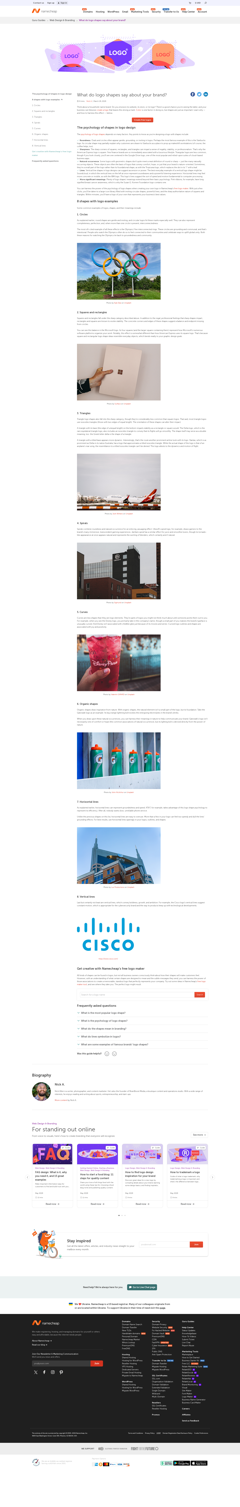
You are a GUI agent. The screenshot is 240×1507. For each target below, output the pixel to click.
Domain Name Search (132, 1324)
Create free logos (142, 120)
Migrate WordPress (130, 1391)
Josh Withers (117, 514)
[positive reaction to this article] (107, 1054)
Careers (186, 1408)
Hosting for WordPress (132, 1360)
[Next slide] (212, 1177)
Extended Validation (161, 1388)
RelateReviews (190, 1376)
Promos (156, 1414)
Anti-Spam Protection (162, 1354)
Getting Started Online (89, 1168)
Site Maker (187, 1391)
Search (200, 995)
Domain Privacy (159, 1324)
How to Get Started (190, 1357)
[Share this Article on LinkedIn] (206, 94)
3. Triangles (37, 117)
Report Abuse (188, 1345)
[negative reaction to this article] (114, 1054)
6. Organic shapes (40, 134)
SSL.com (156, 1379)
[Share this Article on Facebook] (192, 94)
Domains (88, 11)
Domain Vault (160, 1333)
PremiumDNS (128, 1345)
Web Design (40, 1168)
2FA (153, 1348)
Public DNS (157, 1351)
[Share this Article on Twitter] (199, 94)
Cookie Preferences (201, 1433)
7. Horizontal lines (40, 140)
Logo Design (130, 1168)
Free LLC (190, 1363)
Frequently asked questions (45, 161)
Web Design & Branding (55, 1168)
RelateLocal (189, 1382)
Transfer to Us (171, 11)
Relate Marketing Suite (194, 1366)
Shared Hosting (129, 1357)
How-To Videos (189, 1336)
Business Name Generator (194, 1400)
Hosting (100, 11)
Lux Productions (117, 887)
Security (156, 11)
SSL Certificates (159, 1375)
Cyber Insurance (162, 1345)
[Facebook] (44, 1372)
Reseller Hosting (129, 1363)
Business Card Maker (191, 1403)
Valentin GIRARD (117, 694)
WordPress (113, 11)
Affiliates (186, 1414)
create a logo (102, 110)
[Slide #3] (125, 1215)
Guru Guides (188, 1321)
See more (198, 1134)
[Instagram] (52, 1372)
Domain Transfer (129, 1327)
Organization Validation (162, 1382)
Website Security (162, 1327)
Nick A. (89, 101)
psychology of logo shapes (93, 134)
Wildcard (156, 1394)
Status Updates (188, 1330)
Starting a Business (106, 1168)
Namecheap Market (131, 1339)
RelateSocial (189, 1373)
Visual (184, 1388)
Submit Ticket (188, 1339)
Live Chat (186, 1342)
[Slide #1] (119, 1215)
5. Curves (36, 128)
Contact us (38, 3)
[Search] (205, 3)
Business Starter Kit (193, 1360)
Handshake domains (133, 1333)
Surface (118, 404)
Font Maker (187, 1394)
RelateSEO (188, 1369)
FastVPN (160, 1342)
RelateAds (188, 1379)
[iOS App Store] (199, 1463)
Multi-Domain (158, 1397)
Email (125, 11)
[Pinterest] (61, 1372)
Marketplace (187, 1354)
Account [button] (202, 11)
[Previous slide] (27, 1177)
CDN (154, 1339)
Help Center (188, 11)
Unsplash (127, 303)
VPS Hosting (127, 1366)
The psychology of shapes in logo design (52, 94)
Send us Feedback (190, 1421)
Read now (51, 1204)
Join (196, 1244)
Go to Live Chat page (144, 1287)
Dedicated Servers (130, 1369)
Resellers (156, 1402)
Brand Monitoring (191, 1385)
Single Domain (158, 1391)
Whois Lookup (128, 1342)
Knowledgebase (189, 1333)
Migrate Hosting (159, 1366)
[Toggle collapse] (62, 100)
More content (61, 1100)
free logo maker (181, 188)
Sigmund (117, 603)
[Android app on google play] (181, 1463)
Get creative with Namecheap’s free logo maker (52, 153)
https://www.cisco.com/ (108, 959)
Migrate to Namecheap (132, 1376)
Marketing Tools (140, 11)
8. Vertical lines (39, 146)
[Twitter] (36, 1372)
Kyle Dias (117, 303)
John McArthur (118, 792)
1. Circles (36, 105)
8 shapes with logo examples (46, 99)
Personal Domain (130, 1336)
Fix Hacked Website (163, 1330)
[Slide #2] (122, 1215)
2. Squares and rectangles (43, 111)
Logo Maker (189, 1397)
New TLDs (126, 1330)
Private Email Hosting (131, 1373)
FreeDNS (126, 1348)
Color (138, 110)
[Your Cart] (190, 3)
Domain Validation (160, 1385)
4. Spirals (36, 123)
